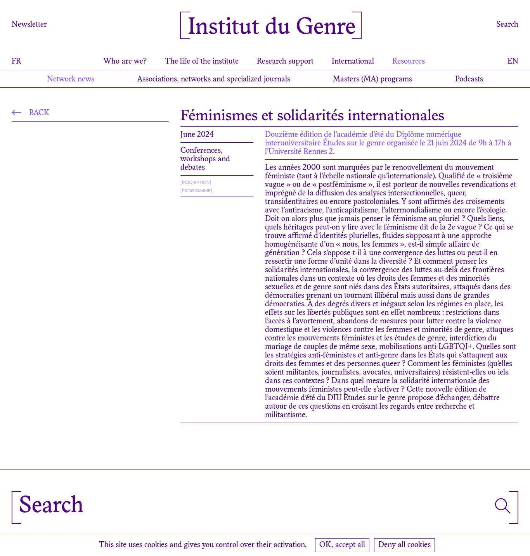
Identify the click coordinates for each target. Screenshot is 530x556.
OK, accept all (342, 545)
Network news (70, 79)
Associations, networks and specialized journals (213, 79)
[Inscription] (195, 182)
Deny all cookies (404, 545)
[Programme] (196, 191)
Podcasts (469, 79)
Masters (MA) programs (372, 79)
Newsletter (29, 25)
